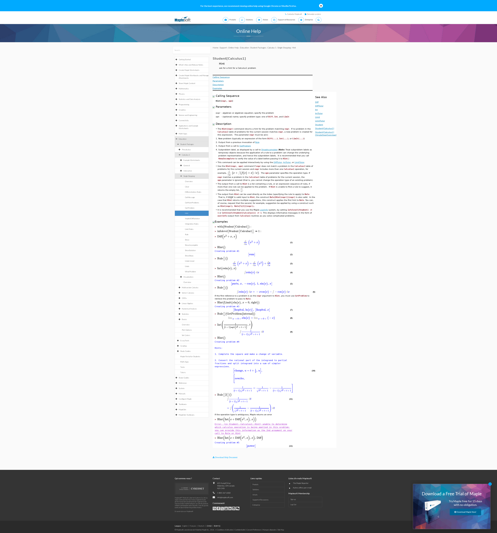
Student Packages (187, 144)
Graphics (182, 110)
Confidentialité (240, 530)
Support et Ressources (261, 500)
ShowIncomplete (191, 245)
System (181, 388)
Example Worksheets (191, 160)
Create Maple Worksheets (189, 70)
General (186, 165)
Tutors (183, 372)
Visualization (188, 277)
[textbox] (243, 173)
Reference (183, 383)
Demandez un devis (314, 14)
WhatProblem (190, 271)
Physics (182, 94)
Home (215, 47)
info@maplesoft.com (225, 497)
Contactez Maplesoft (294, 14)
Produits (255, 484)
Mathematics (184, 88)
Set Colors (186, 335)
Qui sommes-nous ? (183, 478)
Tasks (182, 367)
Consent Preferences (253, 530)
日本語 (209, 526)
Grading (183, 346)
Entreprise (256, 505)
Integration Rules (192, 224)
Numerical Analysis (189, 309)
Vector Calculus (188, 293)
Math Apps (183, 134)
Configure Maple (185, 399)
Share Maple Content (187, 83)
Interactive (187, 171)
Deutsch (201, 526)
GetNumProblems (192, 202)
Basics (184, 319)
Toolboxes (183, 404)
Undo (187, 266)
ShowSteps (189, 256)
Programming (184, 104)
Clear (187, 187)
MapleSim (182, 409)
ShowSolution (190, 250)
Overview (189, 181)
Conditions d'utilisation (225, 530)
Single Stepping (189, 176)
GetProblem (189, 208)
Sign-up (293, 499)
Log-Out (293, 504)
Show (187, 240)
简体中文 (217, 526)
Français (193, 526)
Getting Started (185, 59)
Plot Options (187, 330)
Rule (186, 234)
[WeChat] (237, 508)
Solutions (256, 489)
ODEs (184, 298)
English (185, 526)
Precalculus (186, 149)
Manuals (182, 393)
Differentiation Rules (193, 192)
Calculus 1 (186, 155)
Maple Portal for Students (190, 356)
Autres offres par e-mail (302, 488)
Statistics (185, 314)
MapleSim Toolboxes (186, 415)
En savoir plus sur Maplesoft (184, 511)
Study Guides (185, 351)
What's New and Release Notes (191, 65)
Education (183, 139)
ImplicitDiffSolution (192, 218)
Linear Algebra (187, 303)
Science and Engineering (188, 115)
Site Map (281, 530)
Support (223, 47)
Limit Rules (189, 229)
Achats (255, 495)
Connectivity (184, 120)
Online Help (233, 47)
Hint (186, 213)
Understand (189, 261)
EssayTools (184, 340)
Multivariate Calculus (190, 287)
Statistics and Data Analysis (189, 99)
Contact (216, 478)
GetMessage (190, 197)
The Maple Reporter (301, 483)
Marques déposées (269, 530)
